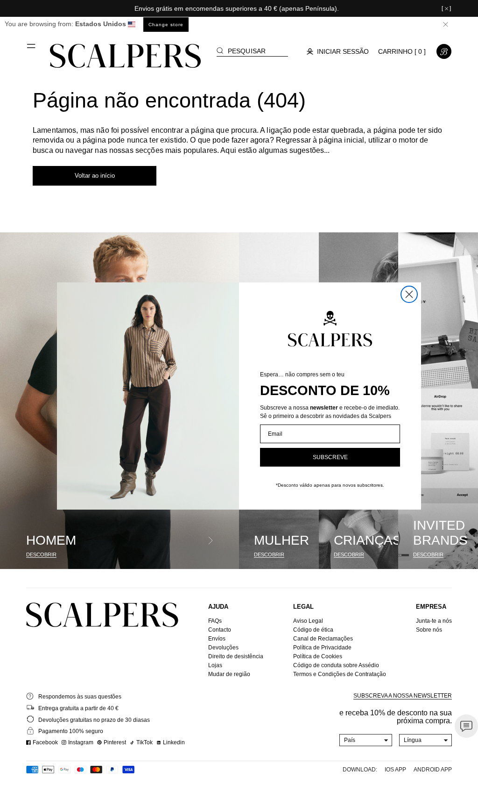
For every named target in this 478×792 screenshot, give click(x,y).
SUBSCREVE (330, 457)
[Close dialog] (409, 294)
